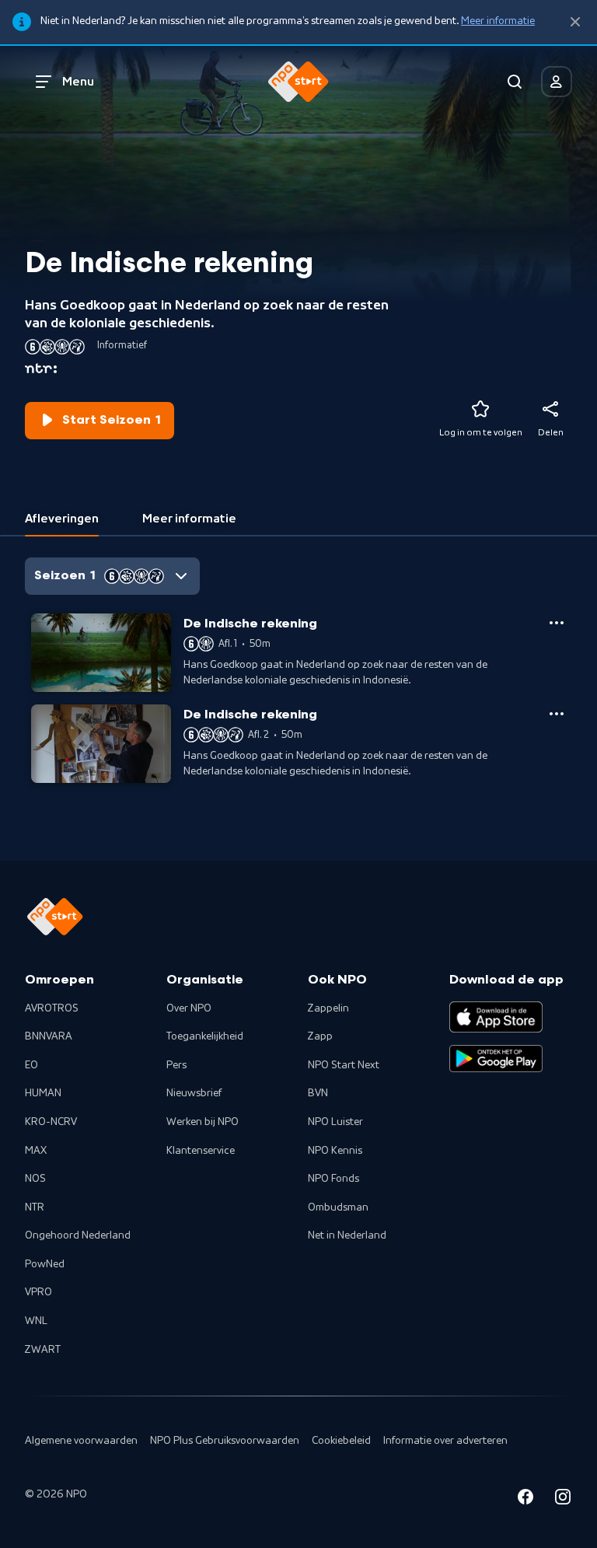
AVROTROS (52, 1008)
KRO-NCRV (51, 1121)
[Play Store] (496, 1059)
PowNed (45, 1264)
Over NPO (188, 1008)
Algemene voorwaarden (81, 1440)
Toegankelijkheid (204, 1036)
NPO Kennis (335, 1150)
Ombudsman (338, 1207)
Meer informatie (498, 21)
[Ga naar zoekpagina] (514, 81)
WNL (36, 1321)
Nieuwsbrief (194, 1093)
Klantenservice (200, 1150)
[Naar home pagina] (298, 81)
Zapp (320, 1036)
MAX (36, 1150)
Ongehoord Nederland (78, 1235)
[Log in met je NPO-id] (556, 81)
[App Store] (496, 1017)
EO (31, 1065)
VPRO (38, 1292)
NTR (34, 1207)
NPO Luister (335, 1121)
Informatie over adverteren (445, 1440)
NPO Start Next (343, 1065)
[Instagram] (562, 1499)
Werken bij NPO (202, 1121)
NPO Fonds (333, 1178)
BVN (318, 1093)
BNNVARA (48, 1036)
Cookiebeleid (341, 1440)
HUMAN (43, 1093)
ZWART (43, 1349)
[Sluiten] (575, 22)
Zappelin (328, 1008)
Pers (176, 1065)
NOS (35, 1178)
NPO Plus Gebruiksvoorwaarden (224, 1440)
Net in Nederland (347, 1235)
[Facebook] (525, 1499)
